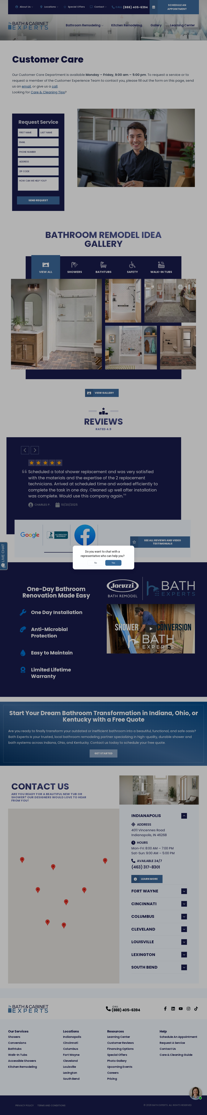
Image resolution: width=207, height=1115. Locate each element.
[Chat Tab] (103, 557)
